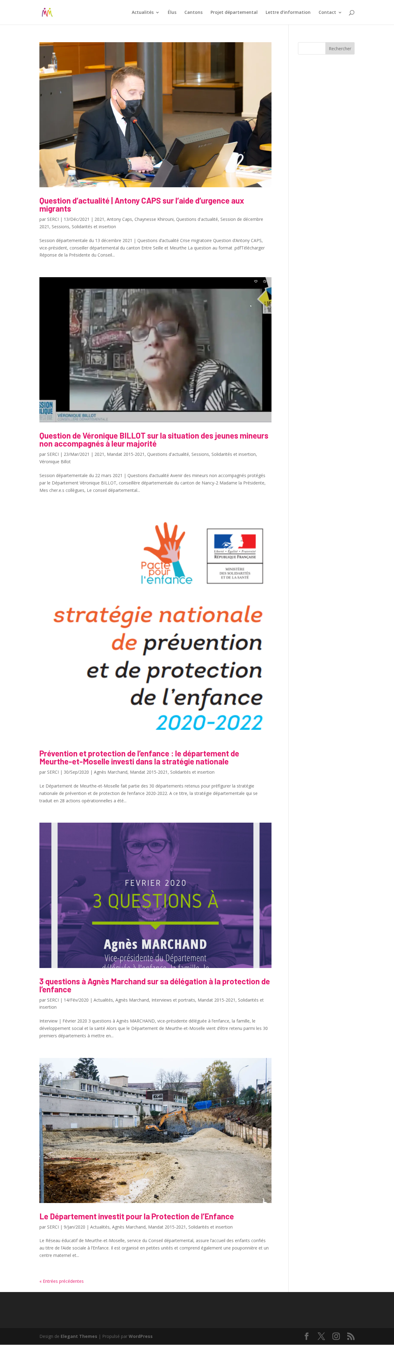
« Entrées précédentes (61, 1281)
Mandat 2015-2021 (126, 454)
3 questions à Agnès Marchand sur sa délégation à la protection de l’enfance (154, 985)
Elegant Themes (79, 1336)
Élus (172, 12)
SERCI (53, 219)
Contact (327, 12)
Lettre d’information (288, 12)
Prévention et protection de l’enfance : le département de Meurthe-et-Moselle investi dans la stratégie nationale (139, 757)
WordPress (141, 1336)
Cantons (193, 12)
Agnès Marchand (110, 772)
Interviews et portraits (173, 1000)
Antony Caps (119, 219)
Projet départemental (234, 12)
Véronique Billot (55, 461)
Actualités (143, 12)
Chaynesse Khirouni (154, 219)
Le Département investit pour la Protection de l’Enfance (136, 1216)
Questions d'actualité (197, 219)
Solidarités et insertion (94, 226)
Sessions (60, 226)
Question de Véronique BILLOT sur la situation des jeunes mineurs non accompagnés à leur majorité (153, 439)
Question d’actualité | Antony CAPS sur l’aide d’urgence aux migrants (141, 204)
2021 (99, 219)
